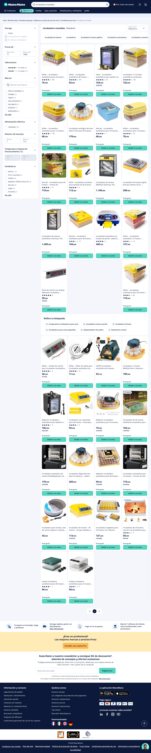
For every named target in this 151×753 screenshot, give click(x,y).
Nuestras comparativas (61, 699)
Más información (104, 679)
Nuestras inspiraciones (61, 706)
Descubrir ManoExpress (61, 713)
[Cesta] (145, 4)
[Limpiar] (107, 4)
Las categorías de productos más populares (69, 695)
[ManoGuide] (145, 747)
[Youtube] (118, 714)
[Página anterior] (90, 611)
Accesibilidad (75, 750)
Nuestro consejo (58, 692)
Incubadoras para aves (68, 20)
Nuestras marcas (58, 703)
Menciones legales (42, 746)
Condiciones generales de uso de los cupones (22, 721)
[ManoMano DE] (71, 723)
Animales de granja (25, 20)
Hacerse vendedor (11, 710)
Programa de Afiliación (13, 717)
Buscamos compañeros (13, 713)
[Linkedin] (101, 714)
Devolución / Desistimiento (14, 695)
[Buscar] (33, 4)
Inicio (5, 20)
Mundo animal (13, 20)
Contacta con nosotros (13, 703)
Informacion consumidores (129, 746)
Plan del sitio (28, 746)
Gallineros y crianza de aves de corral (46, 20)
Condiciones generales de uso (104, 746)
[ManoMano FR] (53, 723)
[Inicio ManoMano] (15, 4)
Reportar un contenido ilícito (15, 706)
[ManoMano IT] (59, 723)
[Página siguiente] (99, 611)
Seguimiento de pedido (13, 692)
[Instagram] (113, 714)
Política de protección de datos (65, 746)
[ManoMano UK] (65, 723)
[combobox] (136, 28)
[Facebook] (107, 714)
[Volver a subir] (144, 723)
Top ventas (56, 710)
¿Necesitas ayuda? (11, 699)
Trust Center (84, 746)
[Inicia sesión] (139, 4)
